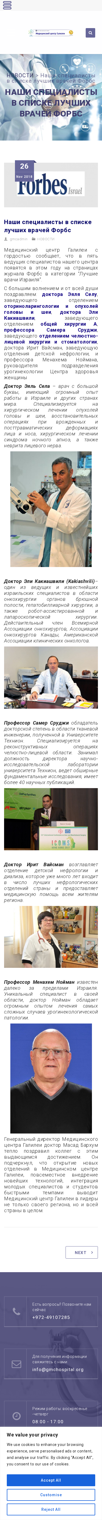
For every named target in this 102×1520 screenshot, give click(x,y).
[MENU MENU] (10, 31)
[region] (51, 1473)
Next (80, 1252)
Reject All (51, 1509)
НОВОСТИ (46, 239)
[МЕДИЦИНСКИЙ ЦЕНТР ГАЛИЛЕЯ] (51, 32)
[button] (11, 32)
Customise (51, 1495)
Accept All (51, 1480)
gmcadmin (19, 239)
